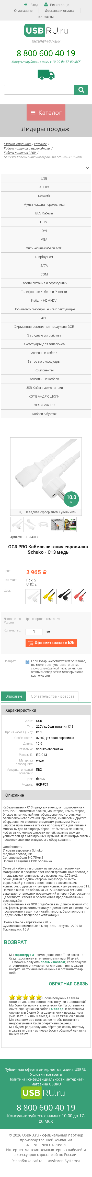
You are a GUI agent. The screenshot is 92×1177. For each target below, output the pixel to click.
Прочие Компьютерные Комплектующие (44, 309)
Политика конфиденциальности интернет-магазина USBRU (46, 1081)
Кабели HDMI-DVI (44, 300)
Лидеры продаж (45, 128)
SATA (44, 266)
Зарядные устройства (44, 335)
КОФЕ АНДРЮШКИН (44, 396)
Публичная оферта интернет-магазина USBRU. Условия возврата (46, 1072)
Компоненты (44, 370)
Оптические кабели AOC (44, 248)
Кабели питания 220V (20, 153)
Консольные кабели (44, 379)
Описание (13, 696)
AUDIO (44, 187)
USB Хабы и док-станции (44, 388)
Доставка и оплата (59, 10)
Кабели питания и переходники (27, 148)
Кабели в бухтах (44, 414)
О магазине (23, 10)
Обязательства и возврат (52, 696)
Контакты (46, 16)
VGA (44, 239)
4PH (44, 318)
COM (44, 274)
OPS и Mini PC (44, 405)
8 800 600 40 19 (46, 52)
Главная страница (17, 144)
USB (44, 178)
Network (44, 196)
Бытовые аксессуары (44, 361)
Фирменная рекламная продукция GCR (44, 327)
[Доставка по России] (46, 75)
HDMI (44, 222)
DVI (44, 231)
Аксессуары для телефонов (44, 344)
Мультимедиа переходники (44, 204)
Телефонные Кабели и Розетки (44, 292)
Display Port (44, 257)
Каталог (50, 112)
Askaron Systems (64, 1160)
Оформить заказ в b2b (54, 643)
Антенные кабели (44, 353)
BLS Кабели (44, 213)
